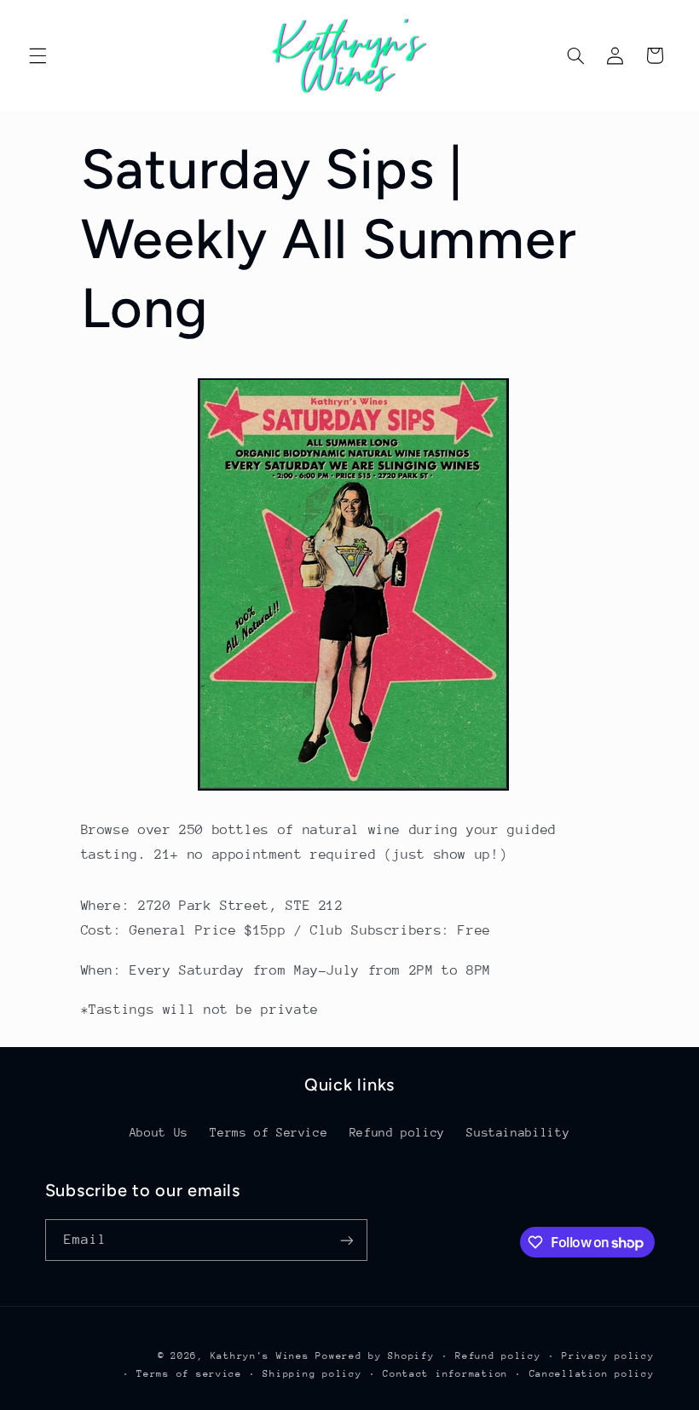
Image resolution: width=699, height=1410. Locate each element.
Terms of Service (268, 1132)
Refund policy (397, 1132)
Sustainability (517, 1132)
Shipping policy (312, 1373)
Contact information (445, 1373)
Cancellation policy (592, 1373)
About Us (159, 1132)
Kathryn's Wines (260, 1355)
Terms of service (189, 1373)
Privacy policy (608, 1355)
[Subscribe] (346, 1240)
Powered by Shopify (374, 1355)
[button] (37, 55)
